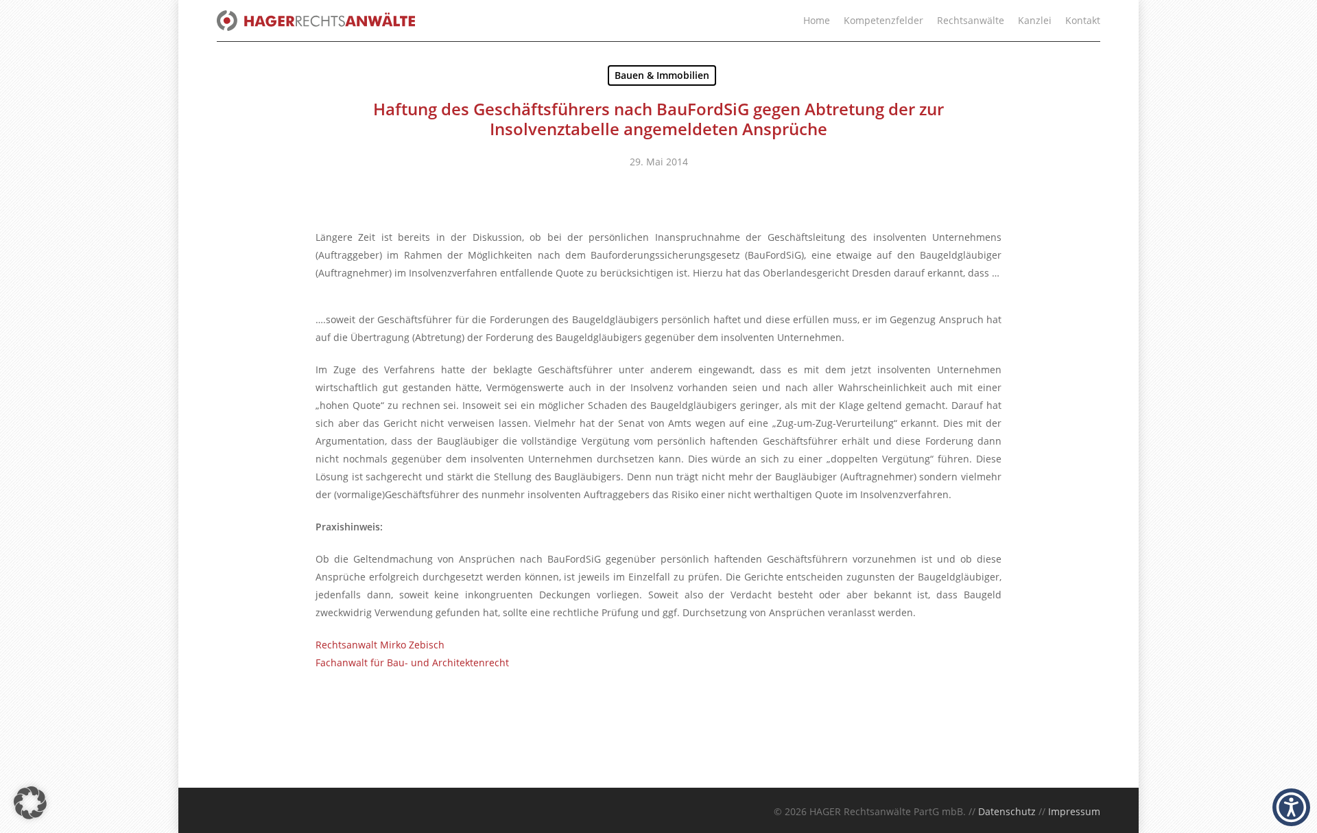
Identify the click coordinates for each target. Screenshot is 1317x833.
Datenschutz (1007, 811)
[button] (30, 803)
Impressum (1074, 811)
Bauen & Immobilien (662, 75)
